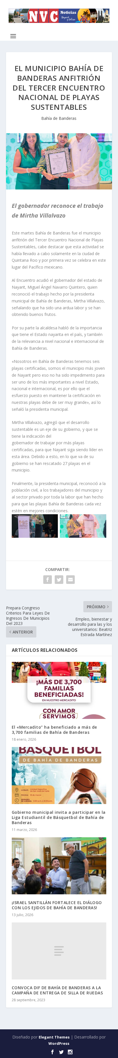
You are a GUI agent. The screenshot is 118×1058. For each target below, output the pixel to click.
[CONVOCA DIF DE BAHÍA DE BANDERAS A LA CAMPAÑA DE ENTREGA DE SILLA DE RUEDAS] (59, 950)
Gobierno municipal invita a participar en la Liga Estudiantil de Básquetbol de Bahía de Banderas (59, 817)
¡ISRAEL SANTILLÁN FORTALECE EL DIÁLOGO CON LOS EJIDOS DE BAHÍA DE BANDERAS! (57, 905)
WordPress (58, 1043)
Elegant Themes (54, 1037)
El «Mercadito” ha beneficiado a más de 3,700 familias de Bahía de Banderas (54, 729)
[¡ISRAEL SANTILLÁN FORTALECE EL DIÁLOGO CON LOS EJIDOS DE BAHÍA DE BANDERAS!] (59, 865)
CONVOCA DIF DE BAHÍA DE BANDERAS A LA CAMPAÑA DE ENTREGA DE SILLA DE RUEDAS (57, 990)
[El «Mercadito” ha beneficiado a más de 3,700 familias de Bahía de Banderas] (59, 690)
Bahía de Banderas (58, 118)
